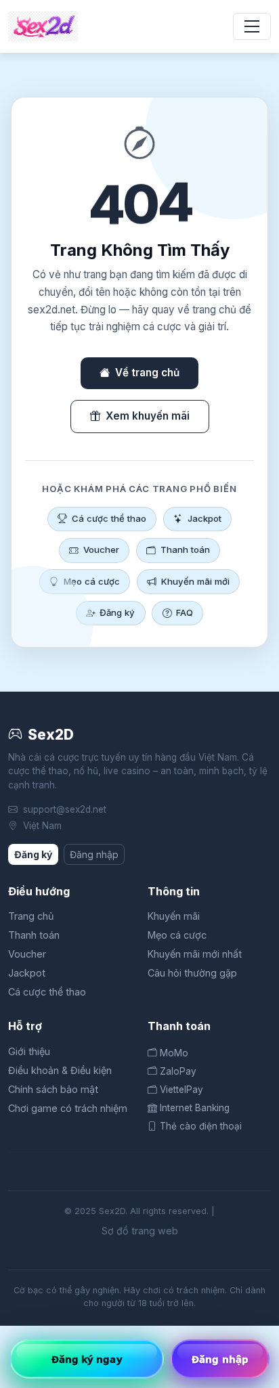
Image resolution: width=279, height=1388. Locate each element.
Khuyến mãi (174, 916)
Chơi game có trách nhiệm (67, 1108)
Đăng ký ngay (87, 1359)
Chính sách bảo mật (53, 1089)
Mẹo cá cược (92, 581)
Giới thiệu (29, 1051)
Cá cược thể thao (109, 518)
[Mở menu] (252, 26)
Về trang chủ (147, 372)
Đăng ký (117, 612)
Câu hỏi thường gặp (192, 973)
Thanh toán (185, 549)
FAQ (184, 612)
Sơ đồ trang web (140, 1230)
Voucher (101, 549)
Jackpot (204, 518)
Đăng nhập (94, 854)
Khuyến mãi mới (195, 581)
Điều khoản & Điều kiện (60, 1070)
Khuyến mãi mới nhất (195, 954)
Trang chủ (31, 916)
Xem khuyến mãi (148, 415)
